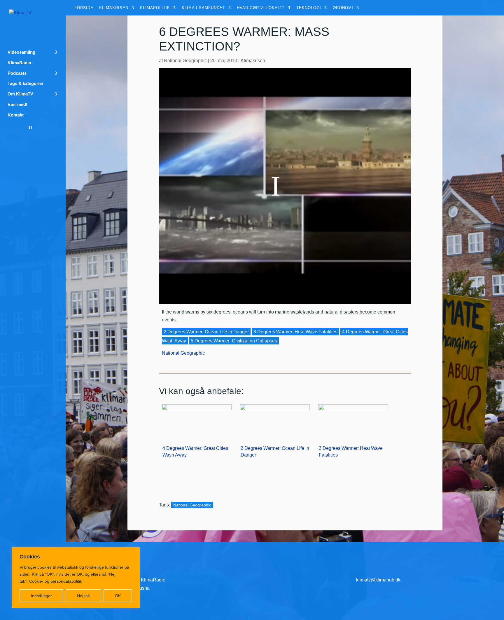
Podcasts (17, 73)
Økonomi (343, 8)
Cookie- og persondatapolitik (55, 581)
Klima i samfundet (203, 8)
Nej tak (83, 595)
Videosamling (21, 52)
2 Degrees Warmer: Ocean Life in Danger (206, 331)
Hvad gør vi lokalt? (261, 8)
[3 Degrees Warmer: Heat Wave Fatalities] (353, 420)
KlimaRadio (19, 62)
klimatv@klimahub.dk (378, 579)
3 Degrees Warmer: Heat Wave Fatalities (295, 331)
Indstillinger (41, 595)
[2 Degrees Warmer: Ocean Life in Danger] (275, 420)
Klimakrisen (113, 8)
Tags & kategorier (25, 83)
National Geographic (185, 60)
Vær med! (17, 104)
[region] (76, 577)
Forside (83, 8)
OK (118, 595)
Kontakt (16, 115)
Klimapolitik (155, 8)
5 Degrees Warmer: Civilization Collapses (234, 340)
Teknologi (308, 8)
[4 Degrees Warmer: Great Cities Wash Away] (197, 420)
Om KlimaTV (20, 94)
